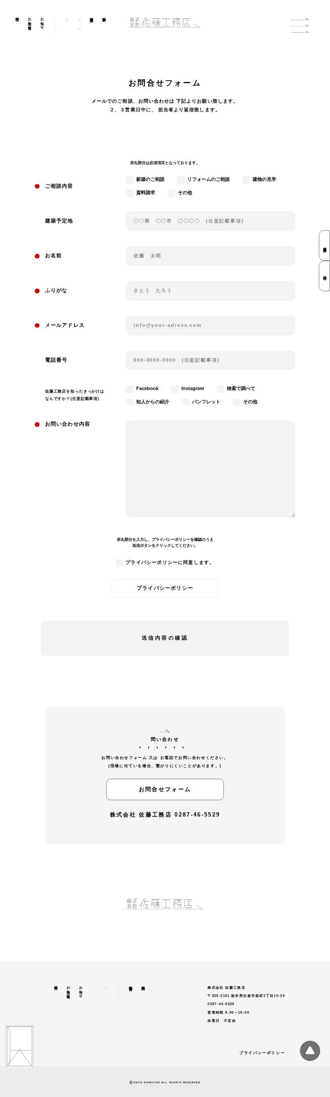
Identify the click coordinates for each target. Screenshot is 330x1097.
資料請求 (325, 245)
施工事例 (104, 15)
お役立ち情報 (29, 19)
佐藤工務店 (92, 15)
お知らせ (42, 21)
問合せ (17, 17)
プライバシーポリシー (165, 588)
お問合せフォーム (165, 789)
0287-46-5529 (197, 814)
